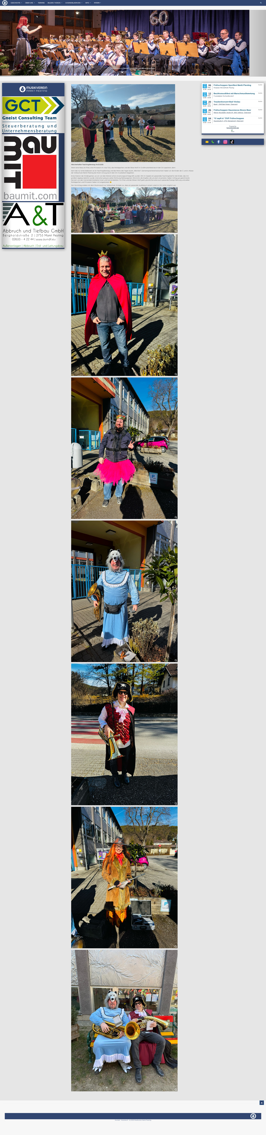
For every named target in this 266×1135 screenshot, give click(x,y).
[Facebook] (219, 142)
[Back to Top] (262, 1102)
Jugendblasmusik (73, 3)
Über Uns (29, 3)
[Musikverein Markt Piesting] (5, 2)
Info (87, 3)
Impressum (124, 1120)
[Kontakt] (207, 142)
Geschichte (16, 3)
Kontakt (117, 1120)
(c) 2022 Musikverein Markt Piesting (140, 1120)
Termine (41, 3)
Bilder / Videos (54, 3)
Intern (97, 3)
